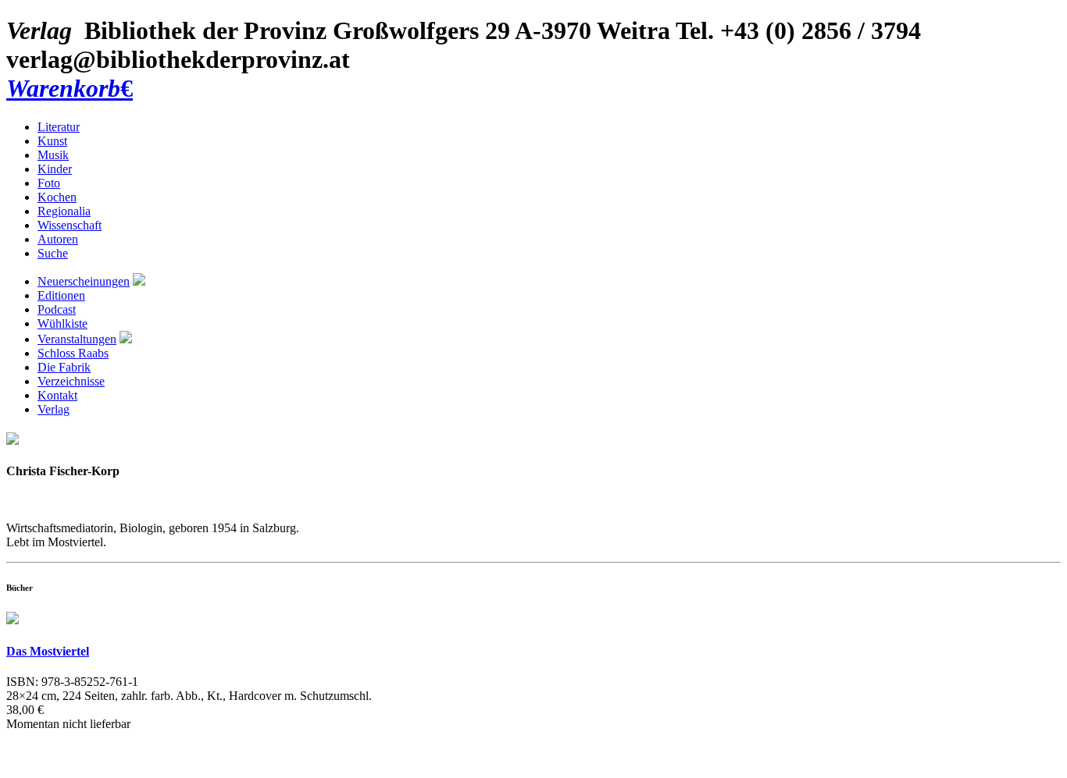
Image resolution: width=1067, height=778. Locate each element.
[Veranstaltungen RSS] (126, 339)
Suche (52, 253)
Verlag (53, 409)
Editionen (61, 295)
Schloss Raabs (73, 353)
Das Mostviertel (47, 651)
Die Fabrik (64, 367)
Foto (48, 183)
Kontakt (57, 395)
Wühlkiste (62, 323)
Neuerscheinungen (83, 281)
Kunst (52, 140)
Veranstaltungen (76, 339)
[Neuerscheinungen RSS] (139, 281)
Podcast (56, 309)
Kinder (54, 169)
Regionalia (64, 211)
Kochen (57, 197)
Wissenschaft (69, 225)
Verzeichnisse (71, 381)
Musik (53, 155)
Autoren (57, 239)
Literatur (58, 126)
